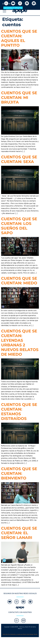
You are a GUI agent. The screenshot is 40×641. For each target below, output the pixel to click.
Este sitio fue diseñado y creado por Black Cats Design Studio (20, 634)
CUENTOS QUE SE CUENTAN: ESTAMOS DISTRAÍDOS (19, 411)
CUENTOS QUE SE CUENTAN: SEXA (19, 159)
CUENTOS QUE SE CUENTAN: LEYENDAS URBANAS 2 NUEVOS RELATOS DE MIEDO (19, 343)
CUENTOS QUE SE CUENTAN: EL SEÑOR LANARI (19, 533)
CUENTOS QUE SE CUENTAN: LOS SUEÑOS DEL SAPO (19, 225)
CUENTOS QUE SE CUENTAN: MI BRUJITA (19, 97)
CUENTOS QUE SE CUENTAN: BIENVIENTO (19, 473)
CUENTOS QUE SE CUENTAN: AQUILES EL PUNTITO (19, 38)
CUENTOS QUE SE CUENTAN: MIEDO (19, 280)
